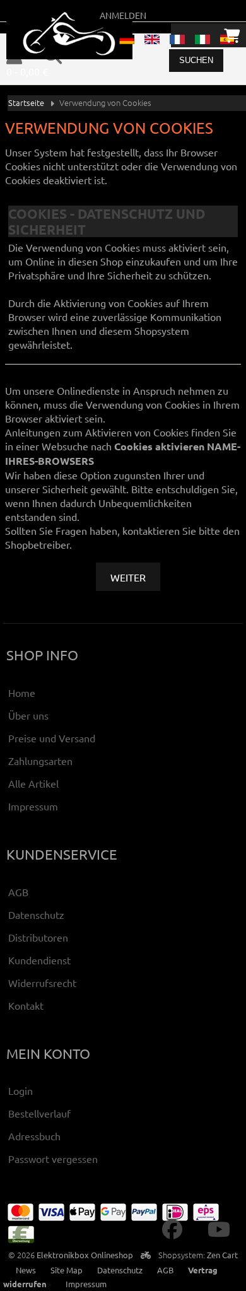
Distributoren (38, 937)
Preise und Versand (51, 738)
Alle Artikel (33, 783)
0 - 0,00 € (27, 71)
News (26, 1270)
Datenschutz (36, 914)
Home (21, 692)
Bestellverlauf (39, 1113)
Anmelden (123, 15)
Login (20, 1090)
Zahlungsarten (40, 760)
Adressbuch (34, 1136)
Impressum (33, 806)
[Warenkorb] (232, 35)
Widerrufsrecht (42, 982)
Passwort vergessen (53, 1158)
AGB (18, 891)
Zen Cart (222, 1254)
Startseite (26, 102)
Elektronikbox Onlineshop (85, 1254)
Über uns (28, 715)
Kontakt (26, 1005)
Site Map (66, 1270)
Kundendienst (39, 960)
